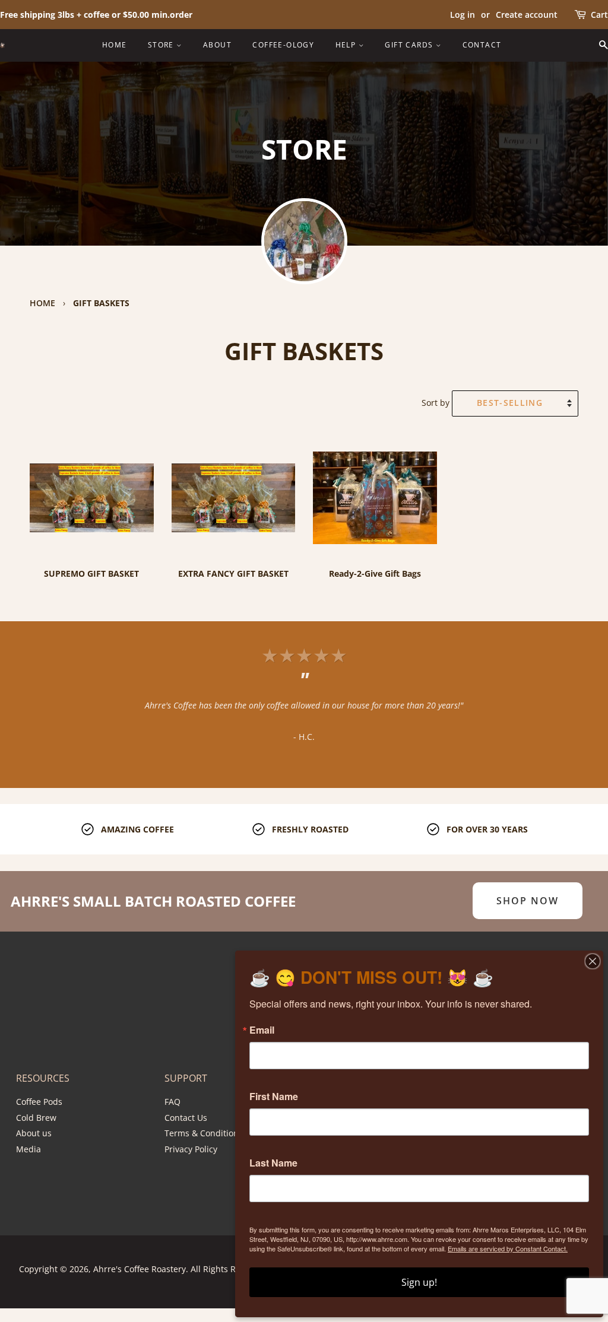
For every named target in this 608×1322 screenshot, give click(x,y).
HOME (114, 45)
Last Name (273, 1163)
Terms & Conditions (203, 1133)
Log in (462, 14)
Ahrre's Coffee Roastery (139, 1269)
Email (261, 1030)
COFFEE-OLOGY (283, 45)
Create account (527, 14)
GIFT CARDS (410, 45)
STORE (162, 45)
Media (28, 1149)
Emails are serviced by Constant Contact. (508, 1248)
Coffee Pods (39, 1101)
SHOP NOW (527, 900)
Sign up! (419, 1282)
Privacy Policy (190, 1149)
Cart (599, 14)
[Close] (592, 961)
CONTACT (482, 45)
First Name (273, 1096)
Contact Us (185, 1117)
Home (42, 303)
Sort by (435, 402)
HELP (347, 45)
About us (34, 1133)
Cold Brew (36, 1117)
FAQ (172, 1101)
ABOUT (217, 45)
